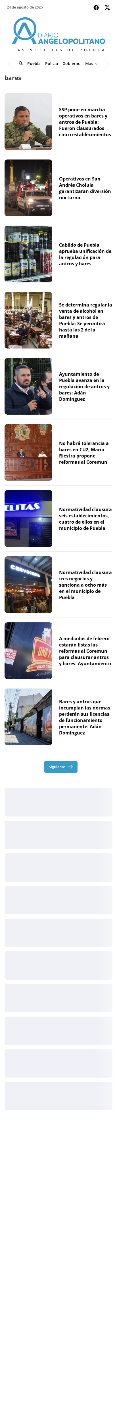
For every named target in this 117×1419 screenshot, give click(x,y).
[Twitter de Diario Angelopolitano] (107, 8)
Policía (51, 63)
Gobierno (71, 63)
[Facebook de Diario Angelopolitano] (96, 7)
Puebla (34, 63)
